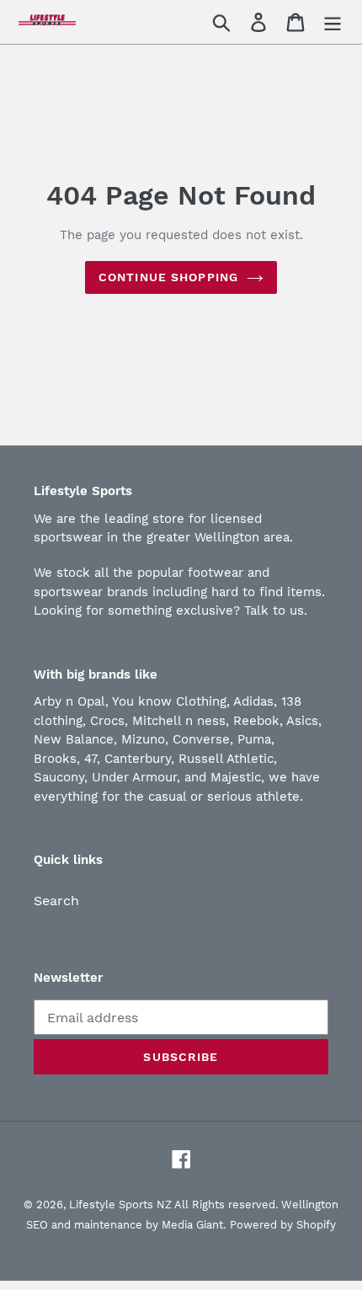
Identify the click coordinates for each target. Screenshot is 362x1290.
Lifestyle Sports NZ (120, 1204)
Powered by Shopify (283, 1224)
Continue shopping (168, 277)
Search (56, 901)
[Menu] (332, 22)
